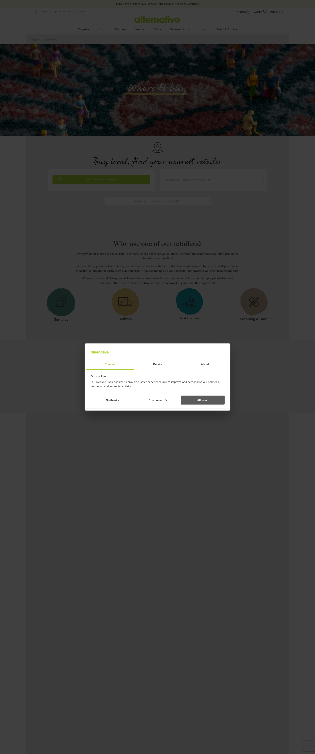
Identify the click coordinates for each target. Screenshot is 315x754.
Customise (155, 400)
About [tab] (205, 364)
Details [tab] (157, 364)
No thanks (112, 400)
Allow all (202, 400)
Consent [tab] (110, 364)
